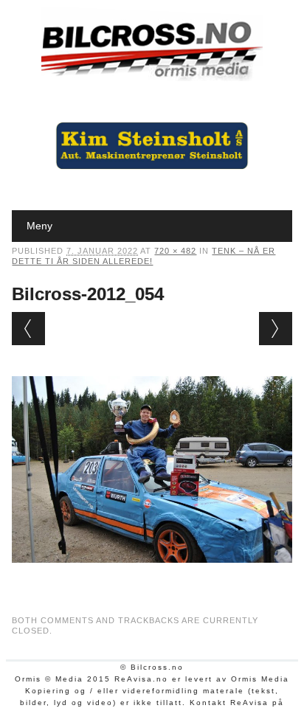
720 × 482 (175, 250)
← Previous (28, 328)
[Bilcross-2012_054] (151, 577)
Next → (275, 328)
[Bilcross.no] (152, 77)
